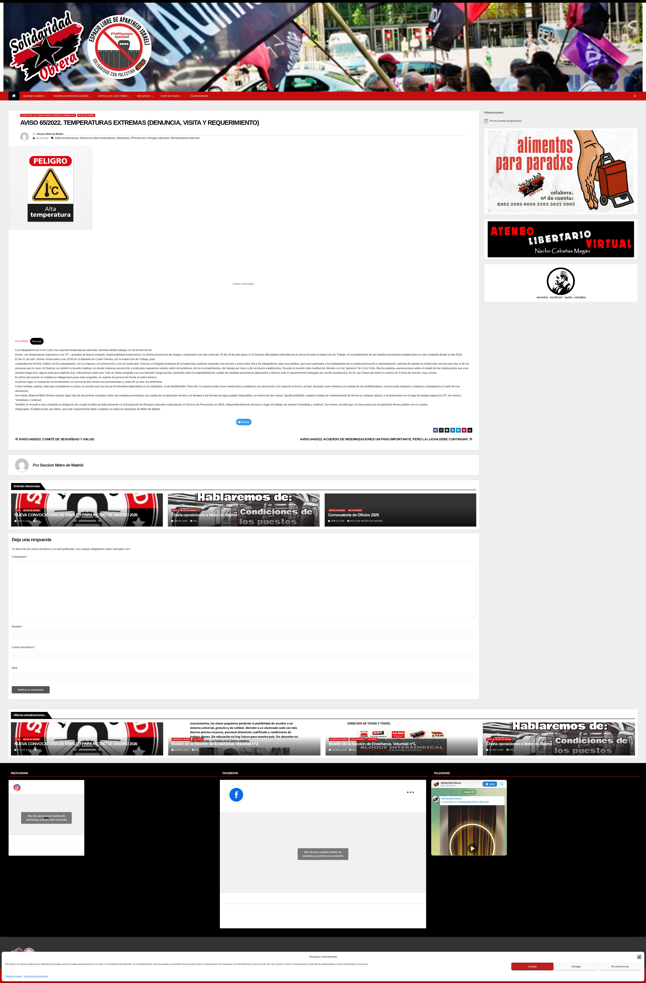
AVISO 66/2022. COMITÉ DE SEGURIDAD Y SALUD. (56, 439)
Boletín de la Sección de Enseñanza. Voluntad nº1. (372, 743)
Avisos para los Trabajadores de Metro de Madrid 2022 (48, 115)
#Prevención (138, 138)
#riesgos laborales (158, 138)
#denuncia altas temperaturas (97, 138)
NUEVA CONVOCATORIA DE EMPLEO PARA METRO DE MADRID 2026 (75, 515)
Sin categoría (355, 510)
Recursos (144, 96)
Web (14, 667)
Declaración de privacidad (36, 976)
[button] (639, 956)
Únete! (245, 422)
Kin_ (38, 521)
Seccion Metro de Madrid (50, 134)
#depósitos (123, 138)
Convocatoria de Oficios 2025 (353, 515)
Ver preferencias (620, 966)
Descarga (36, 341)
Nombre (17, 626)
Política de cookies (13, 976)
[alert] (561, 121)
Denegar (576, 966)
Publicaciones (358, 739)
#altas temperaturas (66, 138)
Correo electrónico (23, 647)
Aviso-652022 (21, 341)
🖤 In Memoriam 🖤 (199, 96)
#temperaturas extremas (185, 138)
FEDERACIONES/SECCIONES (71, 96)
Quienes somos (34, 96)
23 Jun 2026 (24, 750)
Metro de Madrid (86, 115)
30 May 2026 (182, 750)
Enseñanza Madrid (181, 739)
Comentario (19, 556)
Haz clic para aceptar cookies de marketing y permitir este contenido (46, 817)
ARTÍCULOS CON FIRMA (113, 96)
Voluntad (197, 739)
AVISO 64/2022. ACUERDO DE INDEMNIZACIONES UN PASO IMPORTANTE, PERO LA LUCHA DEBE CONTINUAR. (384, 439)
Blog (17, 510)
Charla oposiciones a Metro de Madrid (204, 515)
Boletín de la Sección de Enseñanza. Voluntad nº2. (215, 743)
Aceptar (532, 966)
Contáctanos (170, 96)
